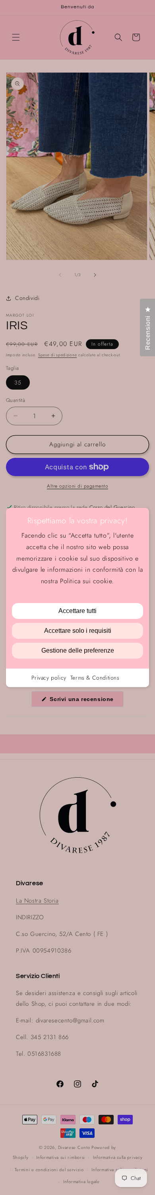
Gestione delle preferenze (77, 650)
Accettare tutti (77, 610)
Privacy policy (48, 678)
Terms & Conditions (95, 678)
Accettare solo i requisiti (77, 630)
